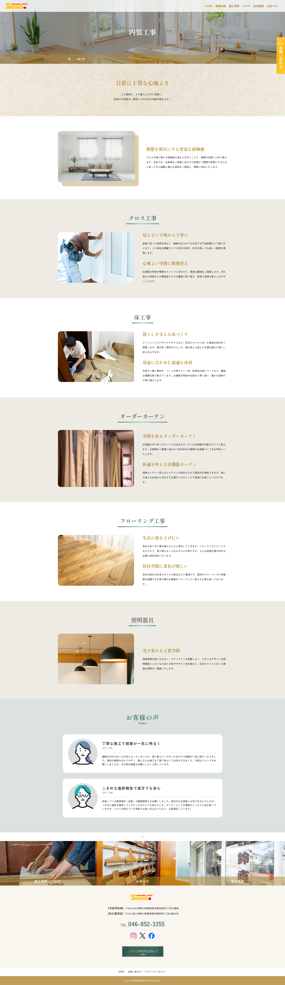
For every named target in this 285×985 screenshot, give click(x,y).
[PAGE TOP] (142, 836)
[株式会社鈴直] (142, 897)
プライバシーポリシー (155, 971)
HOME (208, 6)
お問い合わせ (134, 971)
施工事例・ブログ (239, 6)
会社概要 (258, 6)
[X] (143, 936)
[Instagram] (133, 936)
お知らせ (272, 6)
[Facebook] (152, 936)
